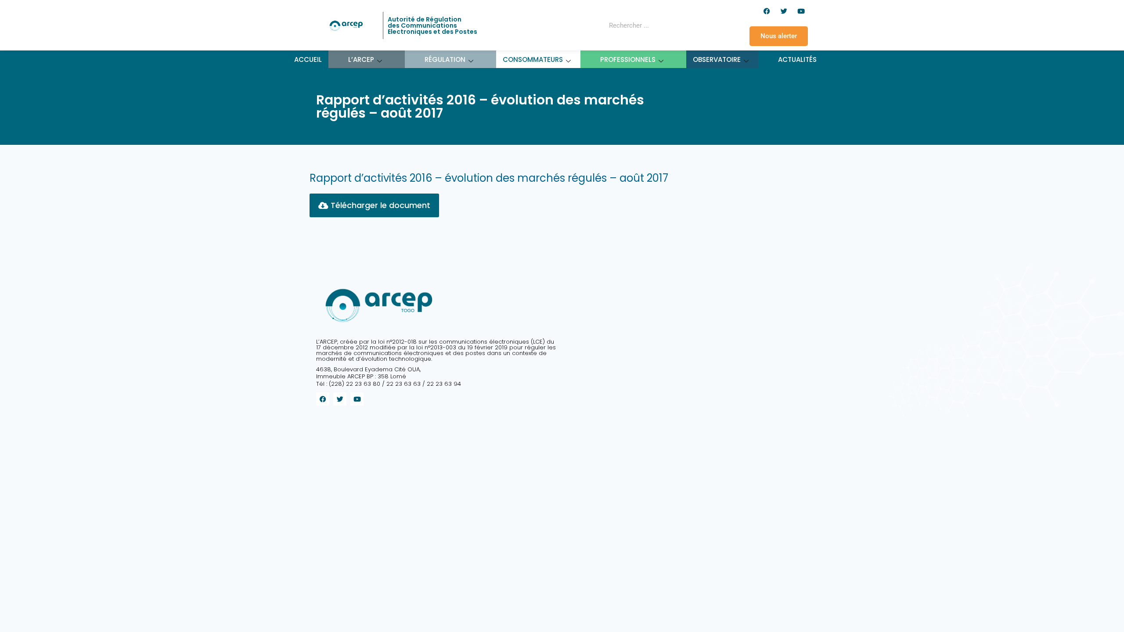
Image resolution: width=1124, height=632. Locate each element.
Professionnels (628, 59)
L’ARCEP (361, 59)
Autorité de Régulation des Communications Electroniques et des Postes (432, 25)
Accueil (308, 59)
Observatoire (717, 59)
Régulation (445, 59)
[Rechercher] (687, 25)
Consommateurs (533, 59)
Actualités (797, 59)
